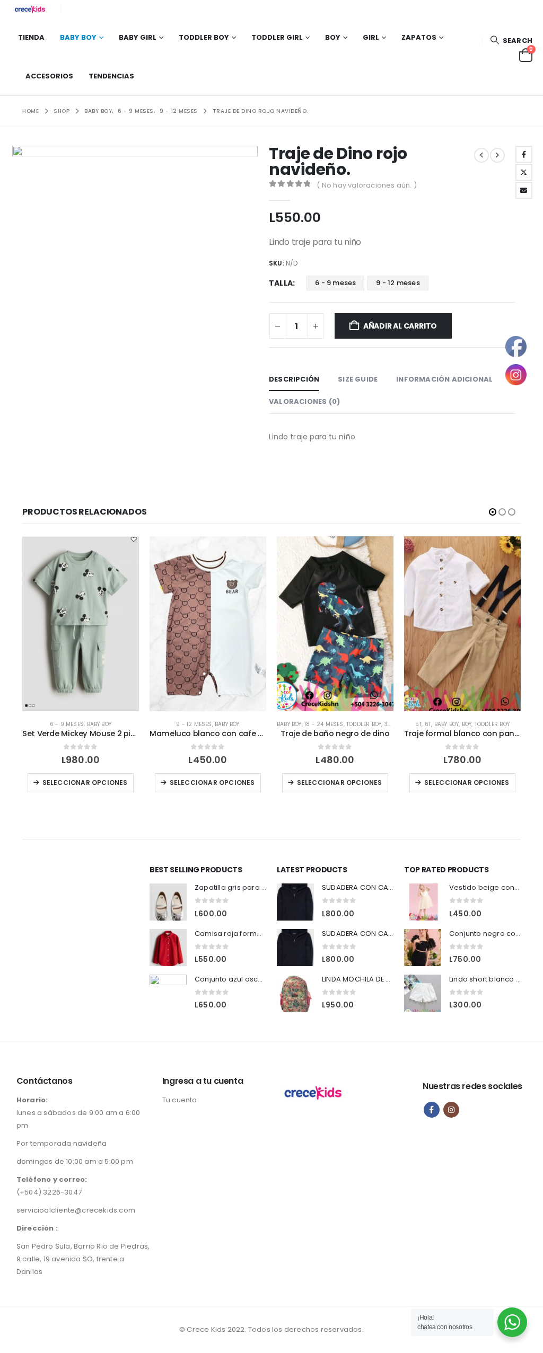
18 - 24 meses (324, 724)
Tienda (31, 37)
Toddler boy (204, 37)
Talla (281, 283)
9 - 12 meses (194, 724)
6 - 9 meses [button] (335, 283)
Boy (332, 37)
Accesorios (49, 76)
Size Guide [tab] (358, 379)
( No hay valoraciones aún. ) (367, 185)
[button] (511, 40)
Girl (371, 37)
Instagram (451, 1110)
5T (418, 724)
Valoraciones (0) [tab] (304, 401)
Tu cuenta (179, 1100)
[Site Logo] (32, 9)
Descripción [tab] (294, 379)
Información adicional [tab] (444, 379)
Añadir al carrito (400, 326)
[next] (497, 155)
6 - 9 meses (67, 724)
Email (523, 190)
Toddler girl (277, 37)
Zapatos (418, 37)
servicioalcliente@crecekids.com (75, 1210)
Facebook (523, 154)
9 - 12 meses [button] (397, 283)
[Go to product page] (80, 623)
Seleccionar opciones (85, 782)
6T (428, 724)
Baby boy (78, 37)
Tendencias (111, 76)
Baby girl (137, 37)
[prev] (481, 155)
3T (387, 724)
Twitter (523, 172)
